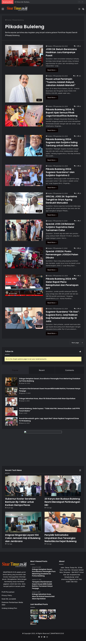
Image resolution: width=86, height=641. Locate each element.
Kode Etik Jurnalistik (9, 599)
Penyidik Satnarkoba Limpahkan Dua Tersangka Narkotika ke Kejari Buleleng (60, 538)
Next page (75, 343)
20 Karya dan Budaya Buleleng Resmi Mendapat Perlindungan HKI (37, 2)
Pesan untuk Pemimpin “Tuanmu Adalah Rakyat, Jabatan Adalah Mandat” (60, 82)
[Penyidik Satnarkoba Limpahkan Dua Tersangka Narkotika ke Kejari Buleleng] (63, 522)
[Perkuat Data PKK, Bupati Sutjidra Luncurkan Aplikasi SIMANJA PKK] (34, 622)
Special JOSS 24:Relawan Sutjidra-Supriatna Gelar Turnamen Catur (60, 227)
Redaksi (50, 46)
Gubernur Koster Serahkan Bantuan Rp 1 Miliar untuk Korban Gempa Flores (20, 502)
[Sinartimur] (17, 9)
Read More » (51, 70)
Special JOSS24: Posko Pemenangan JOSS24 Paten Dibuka (62, 254)
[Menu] (3, 9)
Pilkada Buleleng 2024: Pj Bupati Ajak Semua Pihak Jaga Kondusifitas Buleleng (61, 112)
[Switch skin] (79, 9)
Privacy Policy (7, 595)
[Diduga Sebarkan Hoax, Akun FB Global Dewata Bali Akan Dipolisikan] (11, 401)
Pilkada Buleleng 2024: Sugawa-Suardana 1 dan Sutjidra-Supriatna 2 (60, 172)
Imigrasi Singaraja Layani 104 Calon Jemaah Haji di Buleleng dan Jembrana (22, 538)
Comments (69, 370)
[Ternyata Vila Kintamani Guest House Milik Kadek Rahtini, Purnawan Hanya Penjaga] (11, 391)
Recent (42, 370)
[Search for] (83, 9)
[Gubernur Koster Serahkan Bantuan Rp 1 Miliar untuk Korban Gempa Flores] (23, 486)
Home (8, 20)
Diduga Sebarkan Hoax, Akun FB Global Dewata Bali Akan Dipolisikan (47, 398)
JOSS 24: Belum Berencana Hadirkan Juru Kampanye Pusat (61, 52)
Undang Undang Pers (9, 608)
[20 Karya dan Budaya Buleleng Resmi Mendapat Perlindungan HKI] (63, 486)
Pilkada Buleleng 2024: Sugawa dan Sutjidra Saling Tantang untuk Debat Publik (62, 142)
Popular (15, 370)
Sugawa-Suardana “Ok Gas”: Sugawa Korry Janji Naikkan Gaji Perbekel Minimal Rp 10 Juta (62, 316)
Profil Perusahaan (8, 592)
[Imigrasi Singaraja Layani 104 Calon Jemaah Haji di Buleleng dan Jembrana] (23, 522)
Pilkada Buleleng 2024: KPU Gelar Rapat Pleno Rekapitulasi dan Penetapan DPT (62, 283)
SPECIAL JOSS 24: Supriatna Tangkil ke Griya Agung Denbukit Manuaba (61, 199)
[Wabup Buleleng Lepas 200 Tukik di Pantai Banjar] (52, 617)
